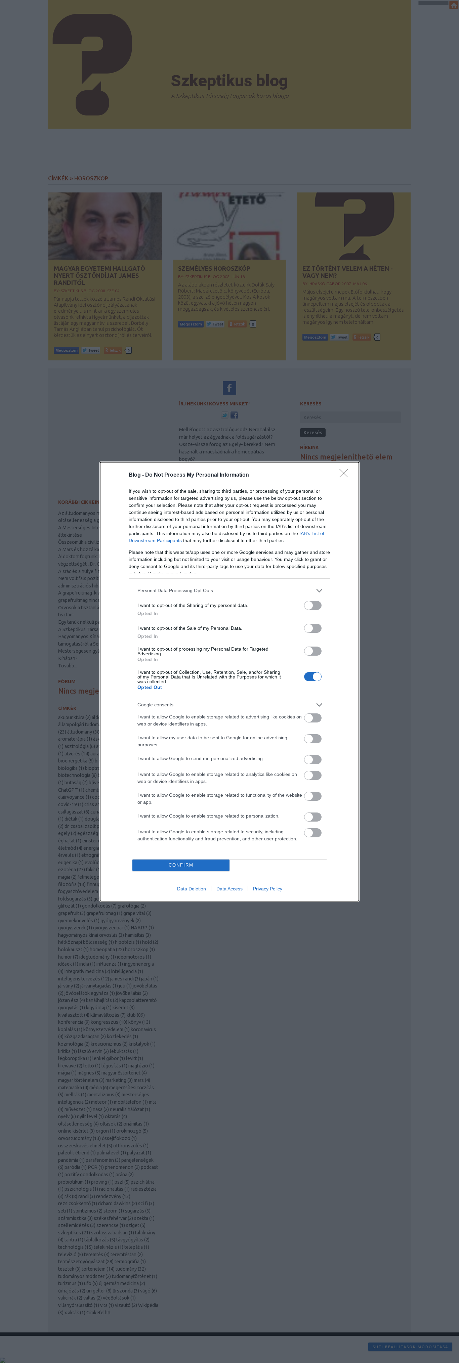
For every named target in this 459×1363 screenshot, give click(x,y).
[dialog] (229, 681)
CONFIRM (181, 865)
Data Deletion (191, 888)
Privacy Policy (267, 888)
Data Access (229, 888)
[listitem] (229, 590)
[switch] (313, 605)
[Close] (345, 475)
